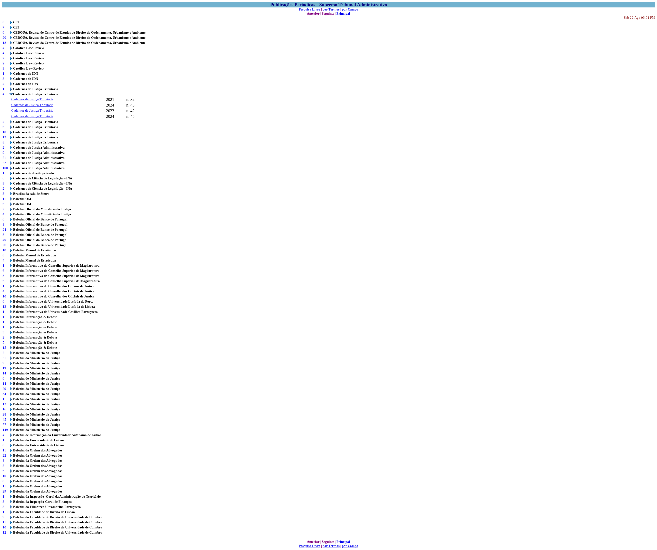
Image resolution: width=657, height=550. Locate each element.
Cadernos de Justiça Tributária (32, 99)
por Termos (331, 9)
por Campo (350, 9)
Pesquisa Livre (309, 9)
